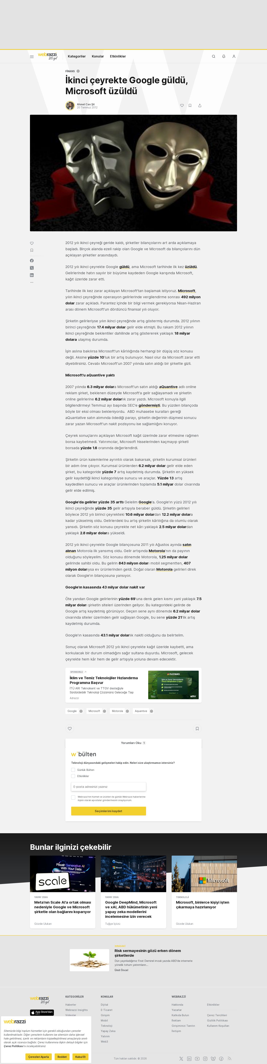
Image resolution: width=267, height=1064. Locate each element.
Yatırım (105, 1036)
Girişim (105, 1015)
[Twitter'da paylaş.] (32, 268)
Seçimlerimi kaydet (108, 811)
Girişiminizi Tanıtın (183, 1025)
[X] (181, 1058)
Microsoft (186, 291)
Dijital (104, 1004)
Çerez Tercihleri (217, 1015)
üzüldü (191, 267)
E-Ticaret (106, 1009)
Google (145, 502)
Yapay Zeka (41, 897)
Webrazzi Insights (76, 1009)
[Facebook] (221, 1058)
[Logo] (48, 56)
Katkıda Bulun (180, 1015)
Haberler (70, 1004)
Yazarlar (177, 1009)
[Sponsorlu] (173, 685)
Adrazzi (74, 698)
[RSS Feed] (229, 1058)
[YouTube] (197, 1058)
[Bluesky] (213, 1058)
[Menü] (32, 57)
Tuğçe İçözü (112, 923)
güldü (124, 267)
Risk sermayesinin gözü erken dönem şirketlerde (148, 953)
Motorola (157, 551)
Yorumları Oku (133, 743)
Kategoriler (77, 56)
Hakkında (177, 1004)
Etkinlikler (118, 56)
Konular (98, 56)
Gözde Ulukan (43, 923)
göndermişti (149, 405)
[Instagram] (205, 1058)
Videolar (70, 1015)
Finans (70, 71)
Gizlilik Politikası (217, 1020)
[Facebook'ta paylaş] (32, 260)
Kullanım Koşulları (218, 1025)
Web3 (104, 1041)
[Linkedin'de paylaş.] (32, 275)
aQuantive (168, 387)
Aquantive (141, 710)
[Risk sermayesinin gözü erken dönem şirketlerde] (89, 960)
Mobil (104, 1020)
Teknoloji (182, 897)
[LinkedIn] (189, 1058)
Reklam (176, 1020)
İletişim (176, 1031)
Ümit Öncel (121, 970)
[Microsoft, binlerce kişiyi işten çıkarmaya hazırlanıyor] (204, 874)
